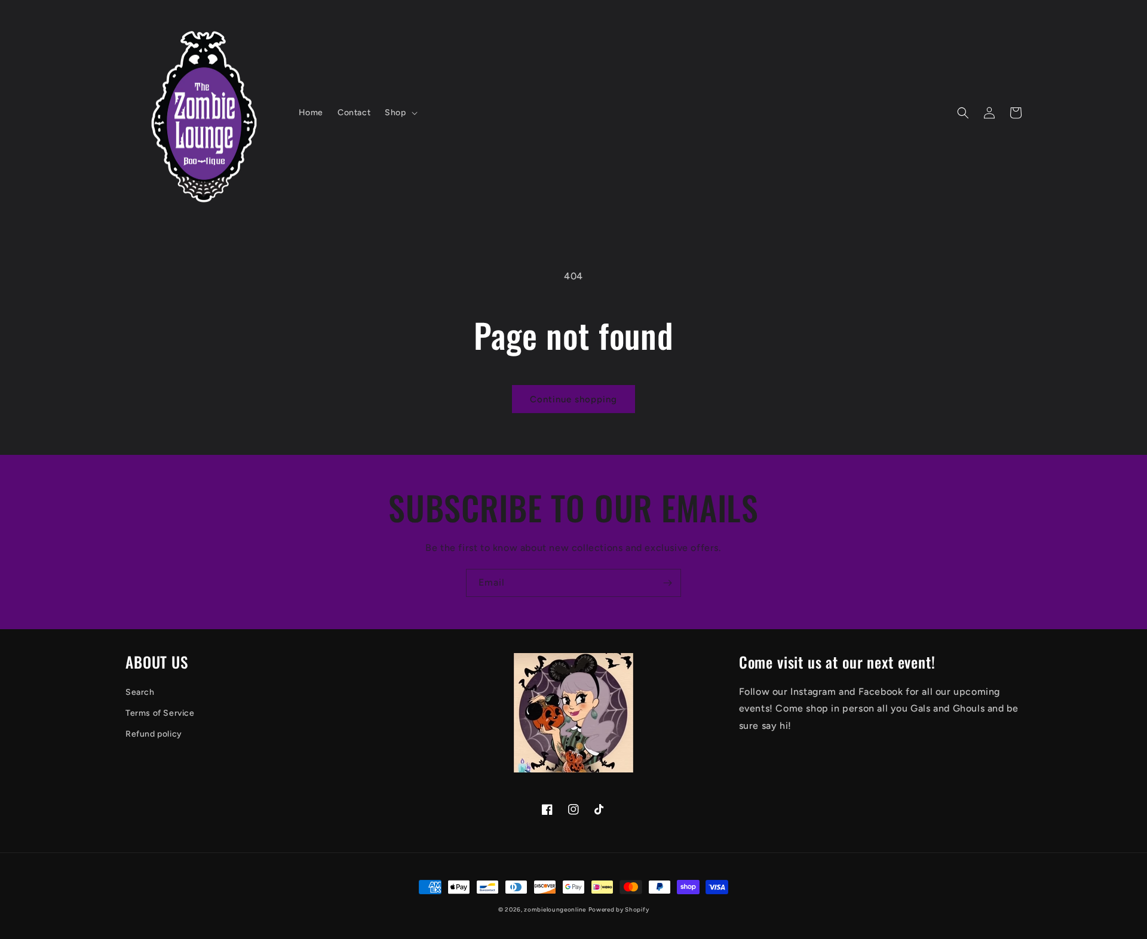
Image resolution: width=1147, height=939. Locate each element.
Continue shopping (573, 399)
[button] (400, 112)
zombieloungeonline (555, 909)
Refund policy (153, 734)
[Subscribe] (667, 583)
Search (140, 692)
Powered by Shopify (618, 909)
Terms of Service (160, 713)
